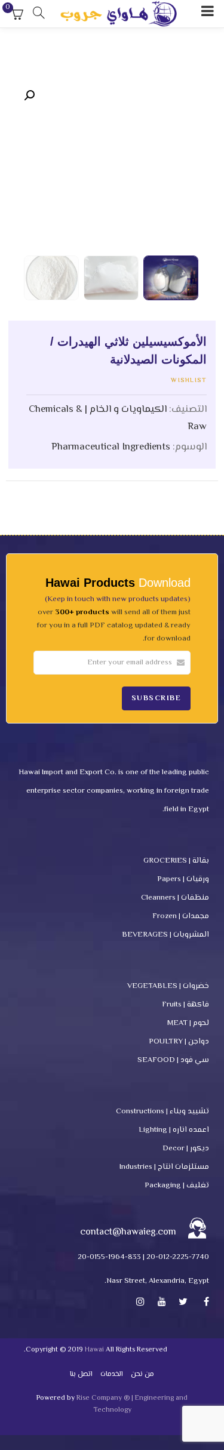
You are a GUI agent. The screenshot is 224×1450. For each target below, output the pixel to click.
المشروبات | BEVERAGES (165, 935)
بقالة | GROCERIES (176, 861)
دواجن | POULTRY (179, 1042)
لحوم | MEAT (188, 1023)
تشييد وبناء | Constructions (162, 1111)
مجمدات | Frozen (180, 916)
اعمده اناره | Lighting (174, 1130)
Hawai (94, 1350)
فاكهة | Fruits (185, 1005)
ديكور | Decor (185, 1149)
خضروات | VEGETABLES (168, 986)
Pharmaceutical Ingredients (110, 447)
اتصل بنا (81, 1374)
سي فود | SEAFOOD (173, 1060)
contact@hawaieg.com (128, 1232)
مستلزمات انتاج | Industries (164, 1167)
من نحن (142, 1374)
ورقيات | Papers (183, 879)
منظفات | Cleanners (175, 898)
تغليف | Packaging (177, 1186)
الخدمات (111, 1374)
